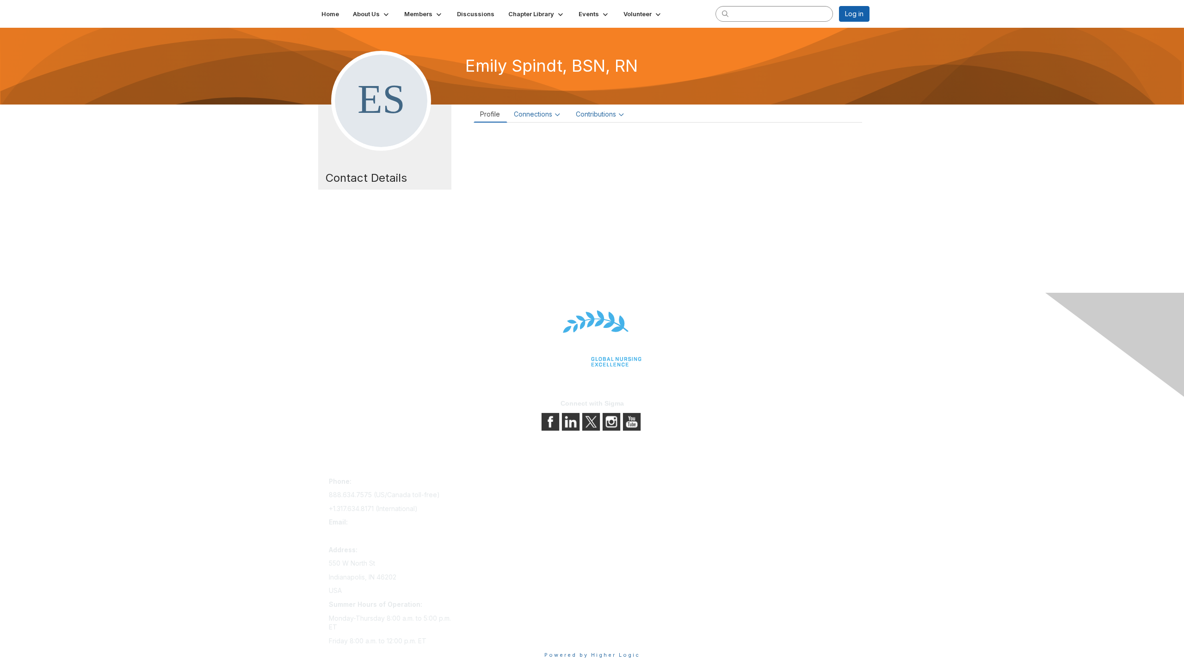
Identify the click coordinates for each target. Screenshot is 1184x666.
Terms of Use (616, 509)
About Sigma (615, 483)
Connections (533, 114)
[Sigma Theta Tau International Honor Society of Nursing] (592, 339)
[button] (371, 14)
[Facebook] (551, 421)
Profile (490, 114)
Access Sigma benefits (497, 496)
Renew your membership (500, 509)
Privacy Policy (617, 496)
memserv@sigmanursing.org (372, 536)
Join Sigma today (488, 483)
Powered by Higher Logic (592, 655)
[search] (725, 13)
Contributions (596, 114)
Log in (854, 14)
